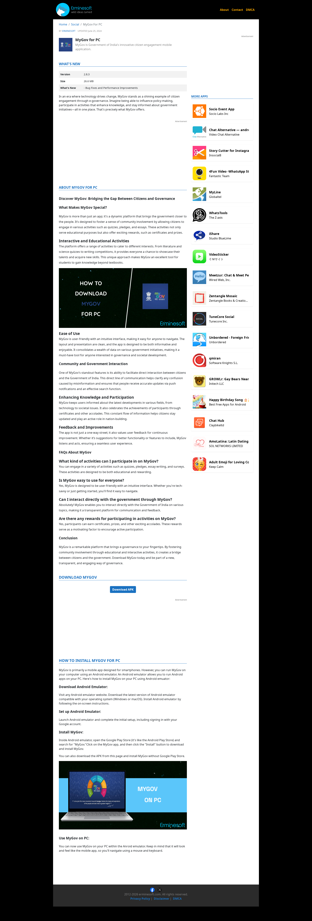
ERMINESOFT (68, 30)
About (224, 10)
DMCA (250, 10)
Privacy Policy (140, 899)
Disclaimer (161, 899)
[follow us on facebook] (153, 890)
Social (75, 24)
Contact (237, 10)
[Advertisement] (123, 148)
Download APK (123, 589)
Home (63, 24)
